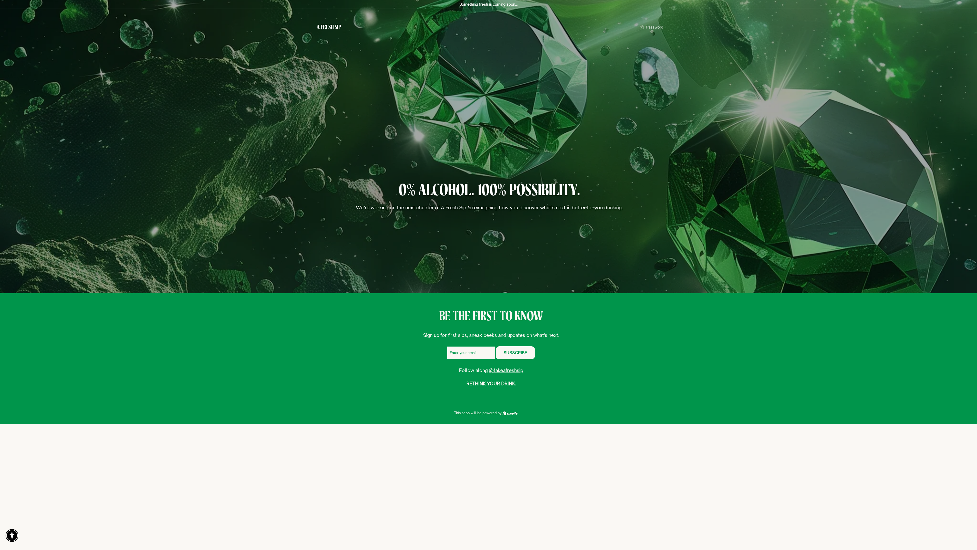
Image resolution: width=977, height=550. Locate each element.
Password (654, 27)
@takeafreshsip (506, 370)
